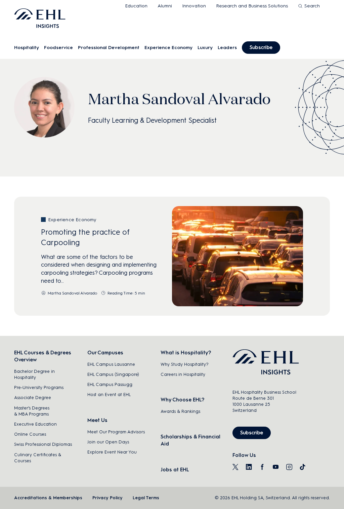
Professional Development (108, 47)
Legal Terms (146, 497)
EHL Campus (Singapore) (113, 374)
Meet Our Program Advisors (116, 431)
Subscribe (261, 47)
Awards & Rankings (180, 411)
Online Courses (30, 434)
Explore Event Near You (112, 452)
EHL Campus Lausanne (111, 364)
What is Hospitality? (186, 353)
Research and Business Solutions (252, 6)
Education (136, 6)
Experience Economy (168, 47)
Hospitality (26, 47)
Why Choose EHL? (182, 400)
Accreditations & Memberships (48, 497)
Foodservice (58, 47)
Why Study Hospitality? (185, 364)
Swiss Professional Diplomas (43, 444)
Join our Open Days (108, 441)
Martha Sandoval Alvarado (72, 293)
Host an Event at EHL (109, 394)
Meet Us (97, 420)
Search (312, 6)
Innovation (194, 6)
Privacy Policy (107, 497)
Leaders (227, 47)
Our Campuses (105, 353)
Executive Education (35, 424)
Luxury (205, 47)
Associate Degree (32, 397)
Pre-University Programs (38, 387)
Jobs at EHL (175, 470)
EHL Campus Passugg (109, 384)
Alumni (165, 6)
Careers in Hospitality (183, 374)
